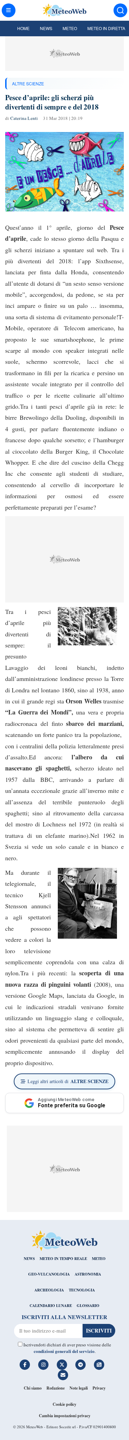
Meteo (70, 28)
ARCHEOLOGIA (49, 1290)
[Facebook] (25, 1365)
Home (23, 28)
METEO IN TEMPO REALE (63, 1258)
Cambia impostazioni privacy (64, 1416)
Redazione (55, 1388)
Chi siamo (33, 1388)
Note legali (78, 1388)
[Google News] (99, 1365)
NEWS (29, 1258)
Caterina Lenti (24, 118)
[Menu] (8, 10)
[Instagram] (43, 1365)
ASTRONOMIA (88, 1274)
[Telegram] (80, 1365)
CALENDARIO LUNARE (51, 1305)
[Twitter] (62, 1365)
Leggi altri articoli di (68, 1081)
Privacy (99, 1388)
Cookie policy (64, 1404)
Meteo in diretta (106, 28)
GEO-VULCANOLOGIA (49, 1274)
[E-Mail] (63, 1375)
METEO (99, 1258)
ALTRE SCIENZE (28, 83)
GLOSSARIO (88, 1305)
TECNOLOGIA (82, 1290)
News (46, 28)
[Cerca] (120, 10)
